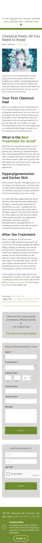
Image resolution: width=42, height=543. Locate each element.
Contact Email (11, 397)
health (20, 301)
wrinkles (35, 301)
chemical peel (27, 299)
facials (14, 301)
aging (19, 299)
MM (17, 381)
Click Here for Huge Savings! (21, 333)
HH (8, 381)
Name (8, 352)
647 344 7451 (16, 21)
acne (14, 299)
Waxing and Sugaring (16, 282)
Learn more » (14, 532)
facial (9, 301)
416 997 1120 (31, 21)
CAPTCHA (9, 467)
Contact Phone (11, 386)
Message (9, 407)
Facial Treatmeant (18, 296)
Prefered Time (12, 373)
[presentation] (22, 474)
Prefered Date (11, 362)
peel (24, 301)
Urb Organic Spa (21, 8)
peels (29, 301)
